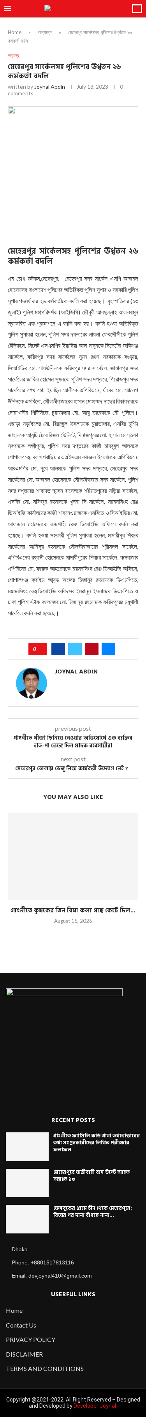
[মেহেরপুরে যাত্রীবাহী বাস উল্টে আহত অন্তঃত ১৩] (27, 1183)
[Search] (137, 8)
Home (14, 32)
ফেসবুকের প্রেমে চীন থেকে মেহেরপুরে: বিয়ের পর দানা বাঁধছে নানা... (92, 1211)
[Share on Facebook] (58, 649)
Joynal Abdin (49, 86)
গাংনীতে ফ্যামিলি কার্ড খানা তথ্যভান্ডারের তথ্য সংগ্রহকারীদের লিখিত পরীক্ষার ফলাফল (96, 1143)
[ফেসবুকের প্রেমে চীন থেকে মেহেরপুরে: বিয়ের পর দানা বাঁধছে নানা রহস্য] (27, 1219)
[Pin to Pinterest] (92, 649)
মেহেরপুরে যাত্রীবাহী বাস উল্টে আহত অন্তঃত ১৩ (91, 1175)
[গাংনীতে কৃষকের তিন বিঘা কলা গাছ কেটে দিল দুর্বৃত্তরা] (73, 856)
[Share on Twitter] (75, 649)
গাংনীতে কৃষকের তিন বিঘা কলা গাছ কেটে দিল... (73, 910)
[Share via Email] (108, 649)
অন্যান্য (45, 32)
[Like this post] (40, 649)
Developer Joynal (94, 1406)
